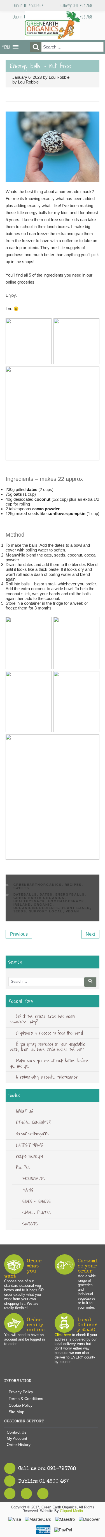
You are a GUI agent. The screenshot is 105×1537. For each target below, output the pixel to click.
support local (46, 911)
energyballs (70, 894)
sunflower (57, 513)
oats (17, 494)
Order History (19, 1444)
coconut (42, 499)
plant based (76, 908)
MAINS (28, 1190)
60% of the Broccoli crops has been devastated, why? (42, 1019)
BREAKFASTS (33, 1178)
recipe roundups (29, 1156)
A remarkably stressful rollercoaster (47, 1077)
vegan (73, 911)
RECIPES (73, 884)
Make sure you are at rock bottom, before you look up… (49, 1063)
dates (32, 489)
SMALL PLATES (36, 1212)
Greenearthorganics (37, 884)
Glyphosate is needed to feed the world (49, 1033)
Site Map (16, 1412)
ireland (22, 904)
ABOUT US (24, 1111)
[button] (6, 47)
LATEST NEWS (29, 1145)
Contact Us (16, 1432)
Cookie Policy (20, 1405)
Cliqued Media (71, 1511)
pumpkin (76, 513)
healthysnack (29, 901)
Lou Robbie (59, 77)
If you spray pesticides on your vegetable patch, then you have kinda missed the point (47, 1046)
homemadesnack (66, 901)
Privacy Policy (21, 1392)
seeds (19, 911)
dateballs (25, 894)
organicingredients (36, 908)
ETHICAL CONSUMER (33, 1122)
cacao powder (46, 508)
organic (43, 904)
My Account (17, 1438)
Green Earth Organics (39, 898)
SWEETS (21, 888)
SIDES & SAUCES (36, 1201)
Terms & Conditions (26, 1398)
